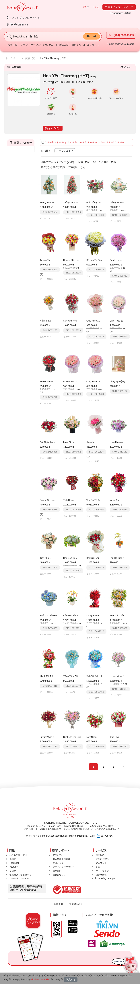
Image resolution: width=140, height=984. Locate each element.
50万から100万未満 (104, 162)
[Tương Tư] (49, 242)
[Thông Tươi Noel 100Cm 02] (72, 184)
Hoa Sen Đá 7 (70, 558)
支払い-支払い (103, 859)
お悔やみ (48, 44)
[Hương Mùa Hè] (72, 242)
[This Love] (118, 719)
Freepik (111, 878)
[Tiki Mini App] (107, 924)
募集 (98, 867)
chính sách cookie (40, 979)
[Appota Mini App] (113, 943)
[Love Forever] (118, 424)
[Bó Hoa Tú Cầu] (95, 242)
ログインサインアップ (120, 6)
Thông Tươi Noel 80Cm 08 (53, 202)
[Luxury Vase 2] (118, 658)
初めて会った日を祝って (85, 44)
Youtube (13, 867)
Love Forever (116, 442)
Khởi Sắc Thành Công (121, 615)
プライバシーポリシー (64, 867)
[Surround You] (72, 302)
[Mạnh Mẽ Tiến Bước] (49, 658)
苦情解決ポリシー (78, 904)
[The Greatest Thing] (49, 363)
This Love (114, 737)
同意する (70, 979)
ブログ (12, 871)
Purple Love (116, 260)
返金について (59, 875)
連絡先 (12, 859)
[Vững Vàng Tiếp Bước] (72, 658)
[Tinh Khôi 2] (49, 540)
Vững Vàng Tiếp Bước (74, 676)
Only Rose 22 (70, 381)
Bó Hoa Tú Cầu (94, 260)
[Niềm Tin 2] (49, 302)
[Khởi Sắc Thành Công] (118, 597)
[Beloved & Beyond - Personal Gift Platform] (70, 812)
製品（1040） (53, 128)
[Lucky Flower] (95, 597)
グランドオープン (30, 44)
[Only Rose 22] (72, 363)
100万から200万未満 (53, 167)
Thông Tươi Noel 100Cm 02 (77, 202)
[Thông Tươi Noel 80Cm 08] (49, 184)
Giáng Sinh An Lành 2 (120, 202)
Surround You (70, 321)
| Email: (54, 836)
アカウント (101, 863)
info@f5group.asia (78, 836)
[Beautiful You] (95, 540)
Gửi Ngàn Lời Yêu (49, 442)
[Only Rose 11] (95, 302)
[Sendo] (108, 933)
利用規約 (100, 855)
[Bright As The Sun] (72, 719)
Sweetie (90, 442)
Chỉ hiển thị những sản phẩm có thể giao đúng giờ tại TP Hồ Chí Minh (85, 142)
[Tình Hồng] (72, 482)
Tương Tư (45, 260)
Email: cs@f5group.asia (120, 43)
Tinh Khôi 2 (45, 558)
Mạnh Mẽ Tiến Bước (50, 676)
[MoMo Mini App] (93, 943)
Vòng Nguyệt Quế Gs (120, 381)
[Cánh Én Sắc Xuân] (72, 597)
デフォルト (65, 150)
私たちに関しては (18, 855)
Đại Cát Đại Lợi (94, 676)
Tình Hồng (68, 500)
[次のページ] (123, 767)
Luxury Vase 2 (117, 676)
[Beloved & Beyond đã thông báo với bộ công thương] (66, 890)
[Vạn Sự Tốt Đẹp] (95, 482)
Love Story (68, 442)
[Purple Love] (118, 242)
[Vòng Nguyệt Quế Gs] (118, 363)
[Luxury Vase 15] (49, 719)
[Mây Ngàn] (95, 719)
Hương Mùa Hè (71, 260)
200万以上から (76, 167)
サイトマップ (102, 871)
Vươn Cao (115, 500)
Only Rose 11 (93, 321)
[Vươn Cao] (118, 482)
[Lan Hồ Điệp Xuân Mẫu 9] (118, 540)
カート (92, 6)
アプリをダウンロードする (24, 17)
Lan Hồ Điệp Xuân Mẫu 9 (122, 558)
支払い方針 (58, 855)
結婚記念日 (62, 44)
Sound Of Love (47, 500)
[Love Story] (72, 424)
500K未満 (84, 162)
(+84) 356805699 (123, 35)
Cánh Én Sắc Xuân (72, 615)
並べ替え (46, 150)
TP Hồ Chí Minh (18, 24)
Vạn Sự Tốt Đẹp (94, 500)
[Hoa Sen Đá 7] (72, 540)
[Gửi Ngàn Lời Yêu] (49, 424)
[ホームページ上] (22, 7)
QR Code (125, 67)
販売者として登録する (20, 875)
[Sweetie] (95, 424)
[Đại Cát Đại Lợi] (95, 658)
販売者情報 (101, 875)
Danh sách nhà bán (19, 878)
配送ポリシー (59, 863)
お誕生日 (12, 44)
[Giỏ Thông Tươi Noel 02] (95, 184)
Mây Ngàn (91, 737)
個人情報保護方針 (61, 859)
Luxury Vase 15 (47, 737)
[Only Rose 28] (118, 302)
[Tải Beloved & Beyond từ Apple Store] (72, 930)
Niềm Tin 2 (45, 321)
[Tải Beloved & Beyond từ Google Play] (72, 923)
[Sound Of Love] (49, 482)
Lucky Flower (93, 615)
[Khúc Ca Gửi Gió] (49, 597)
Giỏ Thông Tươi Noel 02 (98, 202)
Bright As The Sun (72, 737)
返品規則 (57, 871)
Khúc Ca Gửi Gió (48, 615)
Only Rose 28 (116, 321)
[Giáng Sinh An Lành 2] (118, 184)
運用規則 (58, 904)
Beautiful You (93, 558)
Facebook (14, 863)
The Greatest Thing (49, 381)
